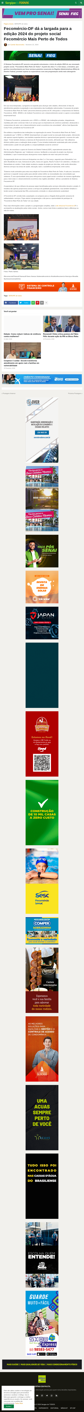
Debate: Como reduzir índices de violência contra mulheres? (22, 335)
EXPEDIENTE (43, 1408)
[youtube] (37, 1395)
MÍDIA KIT (64, 1408)
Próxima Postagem (74, 393)
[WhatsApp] (33, 303)
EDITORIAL (55, 1408)
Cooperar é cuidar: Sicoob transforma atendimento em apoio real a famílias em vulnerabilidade (21, 363)
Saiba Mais (19, 1403)
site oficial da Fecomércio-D (65, 206)
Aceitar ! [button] (9, 1406)
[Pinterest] (37, 303)
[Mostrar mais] (46, 303)
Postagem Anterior (9, 393)
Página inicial (8, 24)
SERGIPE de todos (21, 24)
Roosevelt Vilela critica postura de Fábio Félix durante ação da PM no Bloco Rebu (60, 335)
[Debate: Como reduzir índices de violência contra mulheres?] (22, 324)
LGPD (34, 1408)
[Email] (42, 303)
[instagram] (42, 1395)
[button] (2, 3)
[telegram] (47, 1395)
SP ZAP (72, 1408)
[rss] (56, 1395)
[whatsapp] (51, 1395)
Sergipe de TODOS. (48, 1404)
